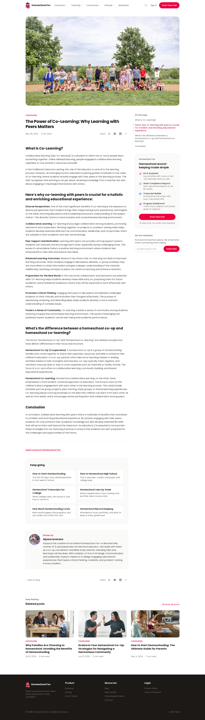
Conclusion (140, 146)
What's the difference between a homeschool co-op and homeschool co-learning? (155, 138)
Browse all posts (170, 604)
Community (92, 5)
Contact (109, 700)
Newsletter (124, 5)
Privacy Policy (150, 688)
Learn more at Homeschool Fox (43, 449)
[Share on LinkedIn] (120, 134)
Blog (107, 688)
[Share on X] (109, 134)
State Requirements (114, 696)
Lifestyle (108, 5)
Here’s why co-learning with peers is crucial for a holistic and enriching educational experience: (157, 128)
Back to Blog (33, 580)
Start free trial (169, 5)
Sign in (154, 5)
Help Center (110, 692)
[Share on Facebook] (115, 134)
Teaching (75, 5)
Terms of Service (152, 692)
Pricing (68, 692)
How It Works (71, 696)
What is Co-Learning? (145, 120)
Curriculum (59, 5)
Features (69, 688)
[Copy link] (126, 134)
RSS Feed (175, 712)
